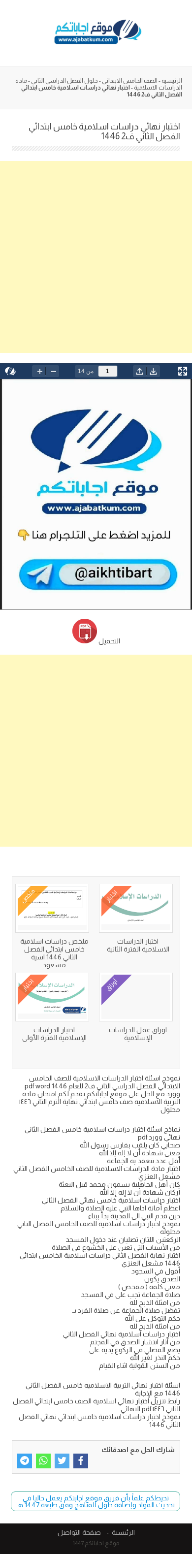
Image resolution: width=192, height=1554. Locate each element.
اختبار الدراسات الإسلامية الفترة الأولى (54, 1034)
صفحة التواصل (79, 1532)
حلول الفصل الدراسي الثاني (64, 80)
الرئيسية (171, 80)
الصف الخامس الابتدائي (130, 80)
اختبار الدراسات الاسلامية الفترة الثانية (138, 945)
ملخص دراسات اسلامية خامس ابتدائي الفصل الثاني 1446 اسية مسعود (54, 953)
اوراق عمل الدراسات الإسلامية (138, 1034)
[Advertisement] (96, 257)
